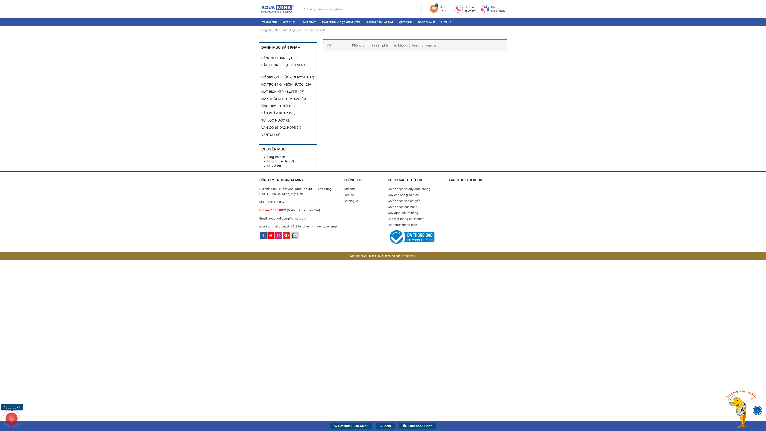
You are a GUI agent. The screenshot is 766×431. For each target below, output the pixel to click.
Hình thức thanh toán (402, 225)
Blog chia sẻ (426, 22)
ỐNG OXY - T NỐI (274, 106)
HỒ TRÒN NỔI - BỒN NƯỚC (282, 84)
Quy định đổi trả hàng (403, 213)
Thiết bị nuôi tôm (378, 255)
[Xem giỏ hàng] (435, 9)
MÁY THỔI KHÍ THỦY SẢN (281, 99)
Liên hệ (446, 22)
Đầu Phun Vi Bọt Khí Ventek (341, 22)
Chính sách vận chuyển (404, 201)
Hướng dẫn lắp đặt (379, 22)
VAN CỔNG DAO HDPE (278, 127)
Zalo (387, 426)
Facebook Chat (420, 426)
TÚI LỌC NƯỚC (273, 120)
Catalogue (351, 201)
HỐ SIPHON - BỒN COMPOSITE (285, 77)
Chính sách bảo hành (402, 207)
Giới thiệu (290, 22)
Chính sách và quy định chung (409, 189)
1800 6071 (353, 426)
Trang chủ (269, 22)
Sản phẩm (309, 22)
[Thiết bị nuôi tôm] (277, 9)
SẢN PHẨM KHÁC (274, 113)
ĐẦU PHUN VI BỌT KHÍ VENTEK (285, 65)
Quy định (405, 22)
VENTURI (268, 135)
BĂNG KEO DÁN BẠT (276, 58)
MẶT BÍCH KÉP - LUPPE (279, 92)
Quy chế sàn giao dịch (403, 195)
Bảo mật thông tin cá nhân (406, 219)
